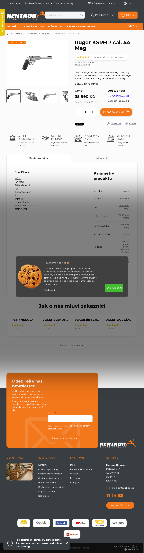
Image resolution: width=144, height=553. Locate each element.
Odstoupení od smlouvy (50, 478)
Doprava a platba (46, 491)
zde (55, 284)
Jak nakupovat (13, 3)
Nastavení (49, 290)
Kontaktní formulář (120, 505)
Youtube (74, 473)
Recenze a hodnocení (81, 469)
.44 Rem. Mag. (124, 207)
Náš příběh (43, 496)
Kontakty (42, 465)
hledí (30, 202)
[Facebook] (108, 495)
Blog (72, 465)
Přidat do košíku (113, 112)
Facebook (75, 478)
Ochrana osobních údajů (50, 473)
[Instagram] (114, 495)
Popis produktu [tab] (38, 158)
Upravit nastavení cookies (76, 548)
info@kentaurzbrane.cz (123, 488)
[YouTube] (120, 495)
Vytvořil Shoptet (122, 546)
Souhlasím (116, 287)
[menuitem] (12, 26)
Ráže (18, 178)
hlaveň (87, 78)
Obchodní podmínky (63, 3)
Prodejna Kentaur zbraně (37, 3)
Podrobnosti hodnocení (116, 57)
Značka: (82, 65)
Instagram (75, 482)
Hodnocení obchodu (48, 482)
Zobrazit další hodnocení (72, 345)
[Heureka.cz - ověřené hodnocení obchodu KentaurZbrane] (23, 523)
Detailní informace (86, 84)
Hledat (81, 15)
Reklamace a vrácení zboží (51, 487)
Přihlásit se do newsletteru (64, 438)
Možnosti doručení (118, 101)
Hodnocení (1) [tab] (102, 158)
